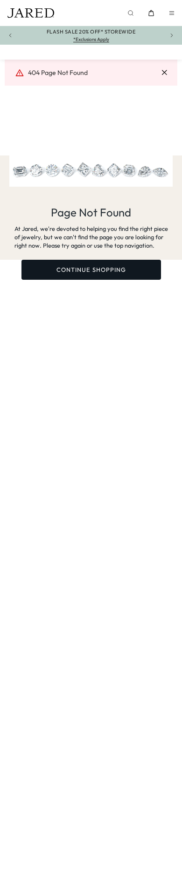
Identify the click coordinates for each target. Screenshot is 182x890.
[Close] (164, 72)
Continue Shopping (91, 269)
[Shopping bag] (151, 13)
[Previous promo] (10, 35)
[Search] (130, 13)
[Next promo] (171, 35)
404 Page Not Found (58, 72)
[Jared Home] (30, 13)
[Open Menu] (171, 13)
